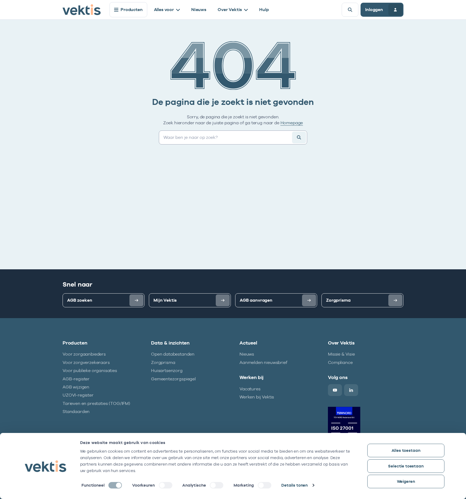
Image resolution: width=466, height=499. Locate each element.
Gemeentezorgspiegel (173, 378)
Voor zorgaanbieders (84, 354)
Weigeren (406, 481)
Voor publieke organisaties (90, 370)
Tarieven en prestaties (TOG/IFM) (96, 403)
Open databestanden (172, 354)
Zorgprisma (163, 362)
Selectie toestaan (405, 466)
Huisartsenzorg (167, 370)
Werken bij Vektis (256, 397)
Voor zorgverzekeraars (86, 362)
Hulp (264, 9)
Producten (132, 9)
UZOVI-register (78, 395)
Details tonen (294, 485)
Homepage (291, 122)
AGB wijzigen (76, 387)
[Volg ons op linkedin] (351, 390)
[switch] (165, 485)
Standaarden (76, 411)
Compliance (340, 362)
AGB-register (76, 378)
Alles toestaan (406, 450)
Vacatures (250, 388)
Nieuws (198, 9)
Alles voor (164, 9)
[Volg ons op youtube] (335, 390)
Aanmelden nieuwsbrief (263, 362)
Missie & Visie (341, 354)
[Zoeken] (350, 10)
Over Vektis (230, 9)
